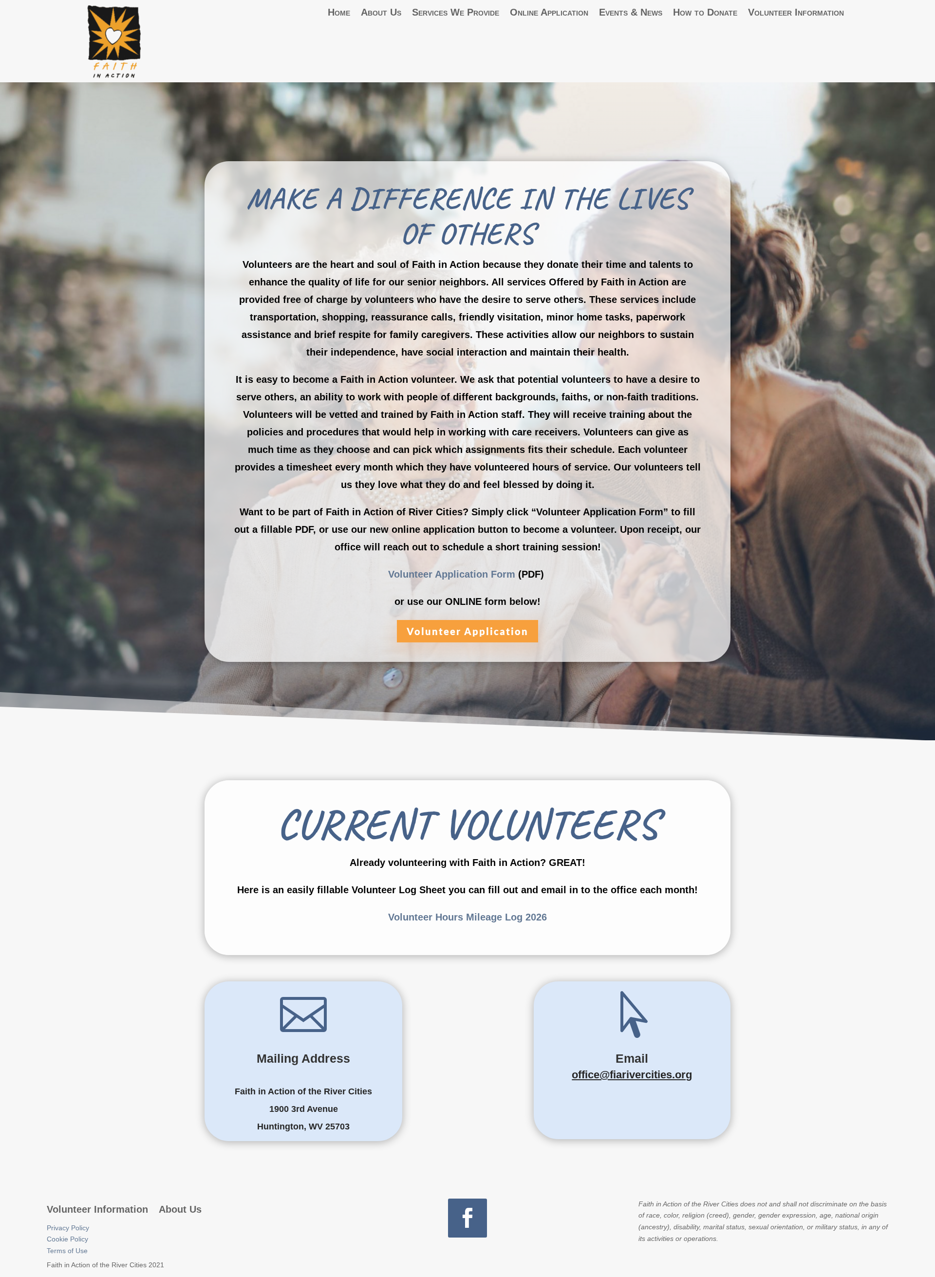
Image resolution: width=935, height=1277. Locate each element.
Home (339, 12)
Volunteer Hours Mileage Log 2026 (467, 917)
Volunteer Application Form (451, 574)
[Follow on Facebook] (467, 1218)
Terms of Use (67, 1251)
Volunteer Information (796, 12)
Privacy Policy (68, 1228)
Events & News (630, 12)
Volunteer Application (467, 631)
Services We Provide (455, 12)
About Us (381, 12)
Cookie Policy (67, 1239)
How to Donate (705, 12)
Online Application (549, 12)
